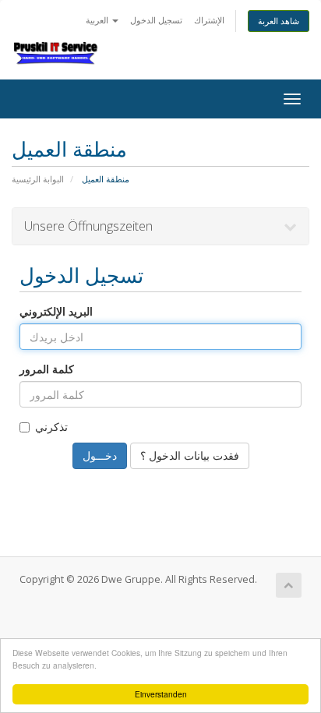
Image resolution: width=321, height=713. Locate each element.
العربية (98, 20)
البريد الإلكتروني (56, 311)
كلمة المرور (46, 369)
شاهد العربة (278, 20)
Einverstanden (161, 694)
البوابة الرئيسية (38, 179)
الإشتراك (209, 20)
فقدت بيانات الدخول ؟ (189, 455)
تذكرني (51, 426)
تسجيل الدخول (156, 20)
